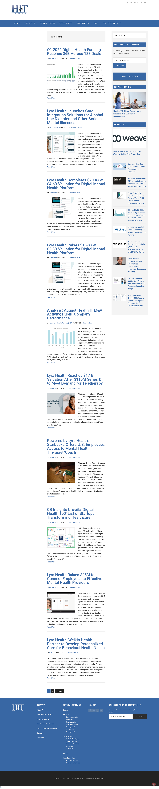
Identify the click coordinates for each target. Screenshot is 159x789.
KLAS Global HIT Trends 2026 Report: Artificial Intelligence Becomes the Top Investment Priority (136, 300)
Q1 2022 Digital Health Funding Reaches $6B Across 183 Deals (74, 51)
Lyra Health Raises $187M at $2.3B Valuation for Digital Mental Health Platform (76, 249)
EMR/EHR (69, 719)
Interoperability (71, 722)
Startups (65, 753)
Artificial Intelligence (73, 739)
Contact (39, 733)
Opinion (65, 710)
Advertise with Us (43, 719)
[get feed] (128, 3)
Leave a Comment (74, 58)
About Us (40, 710)
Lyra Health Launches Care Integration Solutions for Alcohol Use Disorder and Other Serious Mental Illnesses (75, 117)
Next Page (59, 691)
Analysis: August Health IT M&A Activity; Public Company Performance (74, 314)
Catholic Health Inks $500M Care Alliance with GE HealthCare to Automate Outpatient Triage (136, 283)
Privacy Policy (99, 778)
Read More (51, 98)
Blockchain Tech (71, 741)
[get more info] (146, 3)
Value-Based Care (69, 758)
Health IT (66, 714)
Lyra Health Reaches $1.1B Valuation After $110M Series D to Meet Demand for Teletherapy (75, 379)
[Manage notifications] (154, 784)
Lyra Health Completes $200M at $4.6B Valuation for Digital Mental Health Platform (76, 184)
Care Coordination (72, 717)
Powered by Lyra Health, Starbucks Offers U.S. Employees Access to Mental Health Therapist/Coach (76, 446)
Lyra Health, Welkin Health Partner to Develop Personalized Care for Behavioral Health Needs (76, 644)
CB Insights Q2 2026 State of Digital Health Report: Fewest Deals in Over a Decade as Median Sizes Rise (136, 215)
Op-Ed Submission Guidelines (47, 728)
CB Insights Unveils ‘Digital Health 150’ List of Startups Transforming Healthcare (71, 513)
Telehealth (69, 746)
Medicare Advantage (73, 763)
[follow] (132, 3)
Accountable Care (72, 760)
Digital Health (67, 736)
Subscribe (40, 738)
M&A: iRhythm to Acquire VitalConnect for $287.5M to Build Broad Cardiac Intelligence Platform (136, 198)
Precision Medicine (72, 744)
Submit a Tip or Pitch (130, 76)
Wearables (69, 749)
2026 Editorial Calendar (44, 714)
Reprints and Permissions (45, 724)
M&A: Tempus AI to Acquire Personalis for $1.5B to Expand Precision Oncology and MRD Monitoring (136, 247)
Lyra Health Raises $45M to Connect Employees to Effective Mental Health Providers (74, 579)
